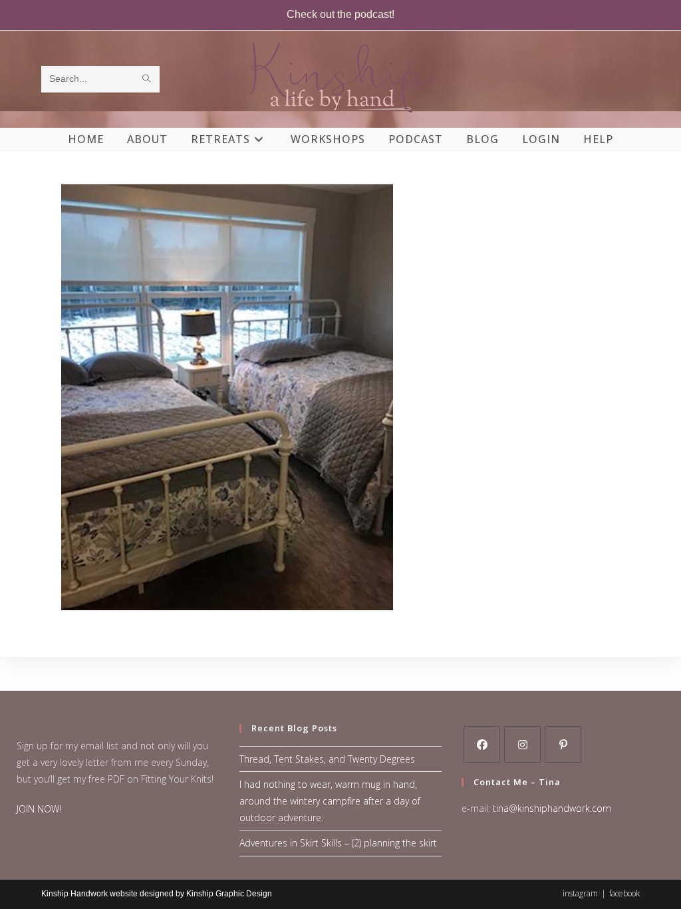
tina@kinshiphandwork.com (552, 808)
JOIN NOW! (39, 809)
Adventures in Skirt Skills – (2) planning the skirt (338, 842)
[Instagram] (522, 744)
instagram (580, 893)
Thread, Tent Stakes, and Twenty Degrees (327, 759)
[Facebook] (482, 744)
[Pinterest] (563, 744)
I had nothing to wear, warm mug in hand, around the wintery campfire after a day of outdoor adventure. (329, 801)
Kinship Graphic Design (229, 893)
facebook (624, 893)
